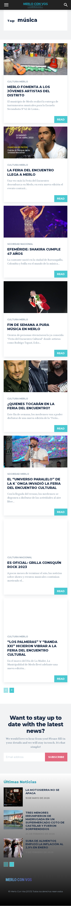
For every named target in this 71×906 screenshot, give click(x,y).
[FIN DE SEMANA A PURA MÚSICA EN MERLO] (35, 297)
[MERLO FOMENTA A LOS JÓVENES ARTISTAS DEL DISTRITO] (35, 59)
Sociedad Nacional (20, 244)
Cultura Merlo (17, 82)
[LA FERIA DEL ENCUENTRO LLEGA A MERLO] (35, 142)
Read (61, 119)
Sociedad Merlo (18, 474)
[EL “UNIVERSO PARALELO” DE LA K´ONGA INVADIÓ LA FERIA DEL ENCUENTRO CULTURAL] (35, 451)
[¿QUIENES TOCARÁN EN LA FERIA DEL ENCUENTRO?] (35, 376)
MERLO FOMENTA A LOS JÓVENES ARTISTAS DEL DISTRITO (28, 91)
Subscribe (56, 757)
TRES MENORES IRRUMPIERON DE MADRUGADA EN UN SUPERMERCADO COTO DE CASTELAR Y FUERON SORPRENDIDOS (44, 821)
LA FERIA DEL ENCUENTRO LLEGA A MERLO (30, 172)
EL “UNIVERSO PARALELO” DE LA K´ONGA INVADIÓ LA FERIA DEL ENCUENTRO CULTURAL (34, 483)
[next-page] (11, 690)
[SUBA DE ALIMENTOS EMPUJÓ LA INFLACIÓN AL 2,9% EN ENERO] (13, 847)
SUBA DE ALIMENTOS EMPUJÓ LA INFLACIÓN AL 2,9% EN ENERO (44, 844)
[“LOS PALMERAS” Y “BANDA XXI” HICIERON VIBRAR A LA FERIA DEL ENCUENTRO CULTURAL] (35, 614)
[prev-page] (6, 690)
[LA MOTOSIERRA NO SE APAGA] (13, 797)
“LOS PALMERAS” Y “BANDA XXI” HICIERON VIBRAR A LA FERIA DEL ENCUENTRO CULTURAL (32, 648)
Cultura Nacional (19, 557)
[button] (6, 5)
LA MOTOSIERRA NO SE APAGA (42, 791)
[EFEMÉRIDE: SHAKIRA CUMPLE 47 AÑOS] (35, 222)
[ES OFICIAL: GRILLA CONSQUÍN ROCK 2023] (35, 535)
